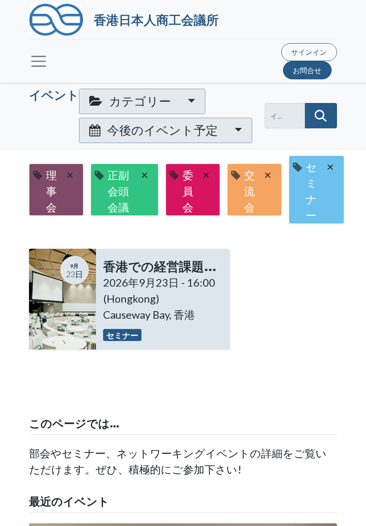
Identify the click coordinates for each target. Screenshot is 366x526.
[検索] (321, 115)
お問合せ (307, 70)
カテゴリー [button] (140, 101)
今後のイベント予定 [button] (162, 130)
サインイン (309, 52)
